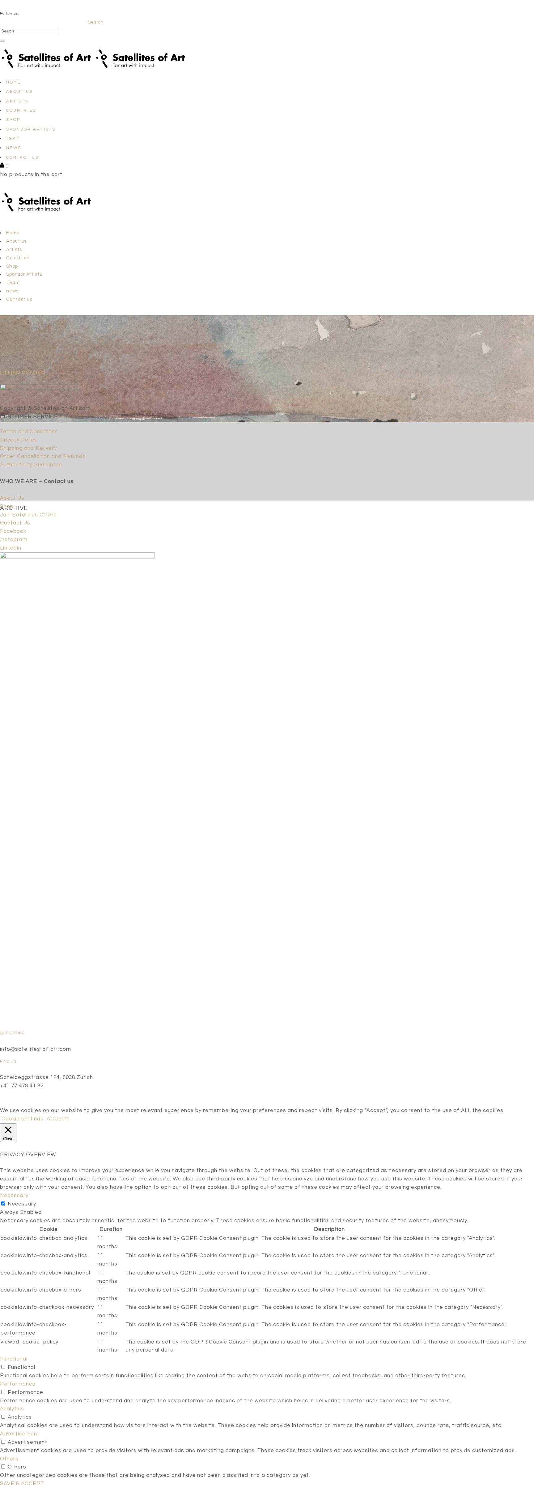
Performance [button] (18, 1384)
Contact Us (15, 523)
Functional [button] (14, 1359)
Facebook (13, 531)
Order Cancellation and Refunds (43, 456)
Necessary (22, 1204)
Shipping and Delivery (28, 448)
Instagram (14, 539)
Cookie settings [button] (23, 1119)
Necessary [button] (14, 1195)
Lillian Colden (22, 373)
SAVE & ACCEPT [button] (22, 1483)
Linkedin (10, 548)
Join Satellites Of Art (28, 515)
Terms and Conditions (29, 431)
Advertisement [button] (20, 1434)
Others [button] (9, 1459)
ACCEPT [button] (58, 1119)
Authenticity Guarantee (31, 465)
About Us (12, 498)
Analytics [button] (12, 1409)
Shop (7, 506)
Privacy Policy (18, 440)
